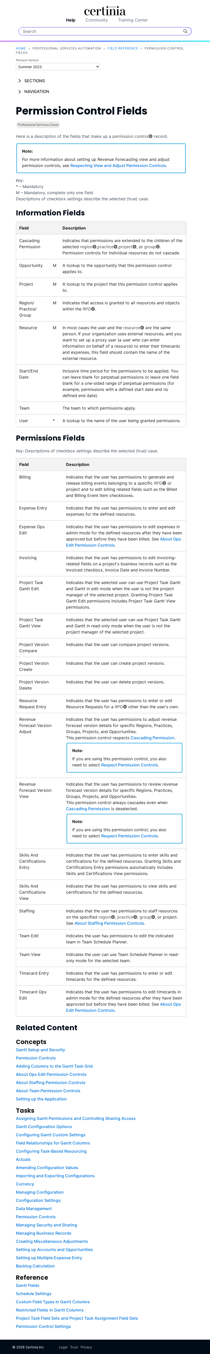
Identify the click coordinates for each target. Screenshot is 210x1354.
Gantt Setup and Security (40, 1049)
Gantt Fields (27, 1285)
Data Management (34, 1208)
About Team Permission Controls (48, 1090)
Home (21, 48)
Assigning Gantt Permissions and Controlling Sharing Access (76, 1118)
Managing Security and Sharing (46, 1224)
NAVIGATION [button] (36, 91)
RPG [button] (87, 308)
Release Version (27, 60)
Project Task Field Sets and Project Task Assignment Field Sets (77, 1318)
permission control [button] (130, 136)
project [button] (125, 246)
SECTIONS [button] (34, 80)
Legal (63, 1347)
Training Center (133, 20)
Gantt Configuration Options (44, 1126)
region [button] (86, 246)
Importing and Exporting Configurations (55, 1175)
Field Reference (123, 48)
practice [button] (105, 246)
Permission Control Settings (43, 1326)
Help (70, 20)
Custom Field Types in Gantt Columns (53, 1301)
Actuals (23, 1159)
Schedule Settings (33, 1293)
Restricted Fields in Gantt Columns (50, 1310)
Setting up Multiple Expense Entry (49, 1257)
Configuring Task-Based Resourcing (51, 1151)
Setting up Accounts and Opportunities (54, 1249)
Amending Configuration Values (47, 1167)
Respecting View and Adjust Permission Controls (118, 165)
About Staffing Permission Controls (109, 923)
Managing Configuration (40, 1192)
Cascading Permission (152, 737)
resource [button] (131, 327)
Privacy (86, 1347)
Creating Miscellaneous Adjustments (52, 1241)
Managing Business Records (43, 1233)
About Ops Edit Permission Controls (51, 1074)
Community (97, 20)
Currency (25, 1183)
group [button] (150, 246)
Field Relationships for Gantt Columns (53, 1142)
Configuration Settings (38, 1200)
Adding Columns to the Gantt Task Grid (54, 1066)
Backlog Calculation (35, 1265)
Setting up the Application (41, 1098)
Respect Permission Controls (129, 764)
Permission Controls (36, 1057)
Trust (74, 1347)
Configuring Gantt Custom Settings (51, 1134)
